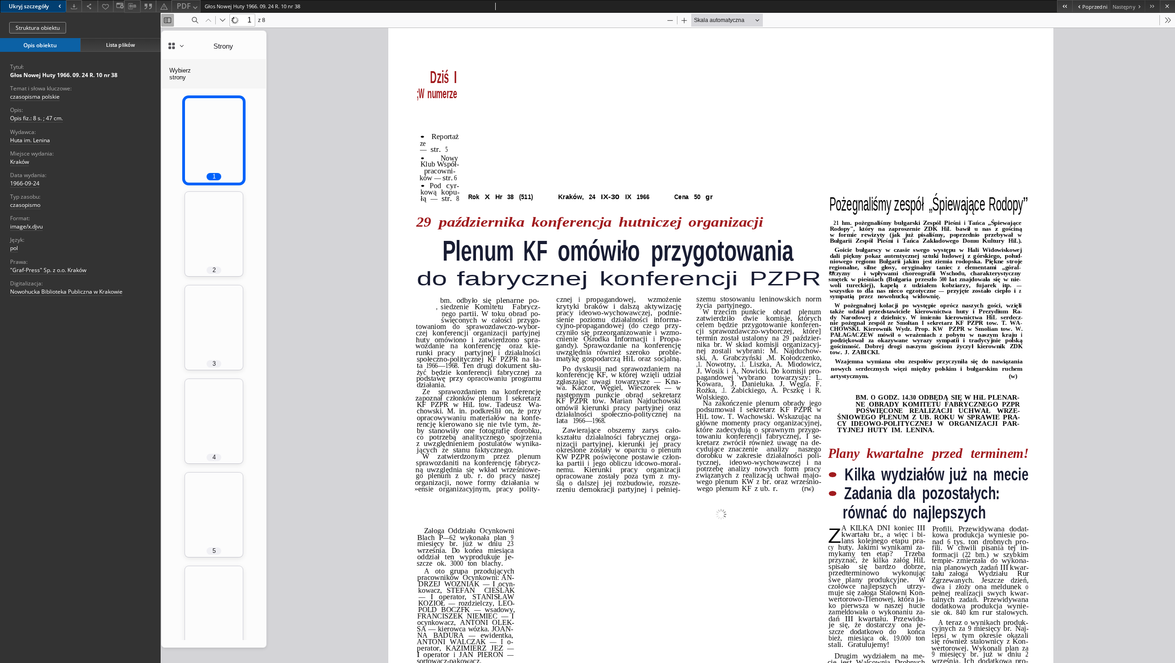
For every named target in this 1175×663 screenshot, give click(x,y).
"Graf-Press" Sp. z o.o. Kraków (48, 270)
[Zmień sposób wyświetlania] (118, 6)
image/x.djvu (26, 226)
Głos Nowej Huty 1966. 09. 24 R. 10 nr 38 (64, 75)
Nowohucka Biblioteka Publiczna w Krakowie (66, 291)
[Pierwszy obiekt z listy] (1064, 6)
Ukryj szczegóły (29, 6)
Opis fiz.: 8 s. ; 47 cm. (36, 118)
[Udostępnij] (89, 6)
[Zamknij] (1167, 6)
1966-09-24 (24, 183)
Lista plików (120, 44)
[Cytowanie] (148, 6)
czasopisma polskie (35, 96)
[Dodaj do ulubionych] (105, 6)
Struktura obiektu (38, 28)
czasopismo (25, 205)
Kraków (19, 162)
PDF (184, 6)
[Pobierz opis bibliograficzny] (132, 6)
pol (14, 248)
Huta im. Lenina (30, 140)
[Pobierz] (74, 6)
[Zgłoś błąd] (164, 6)
